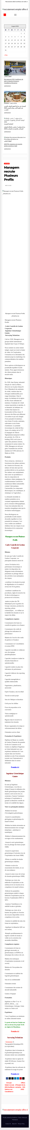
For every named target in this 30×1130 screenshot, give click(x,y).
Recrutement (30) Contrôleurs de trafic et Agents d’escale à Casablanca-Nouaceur (13, 81)
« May (6, 55)
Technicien (9, 1042)
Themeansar (15, 1119)
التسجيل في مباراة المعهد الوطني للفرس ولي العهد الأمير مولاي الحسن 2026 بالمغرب (15, 107)
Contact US (8, 1123)
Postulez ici (15, 767)
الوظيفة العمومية (8, 124)
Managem (8, 536)
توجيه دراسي (13, 103)
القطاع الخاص (7, 76)
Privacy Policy (21, 1123)
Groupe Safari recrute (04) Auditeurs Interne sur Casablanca (10, 1087)
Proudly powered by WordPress (10, 1117)
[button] (25, 14)
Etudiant (6, 103)
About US (14, 1123)
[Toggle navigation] (15, 14)
